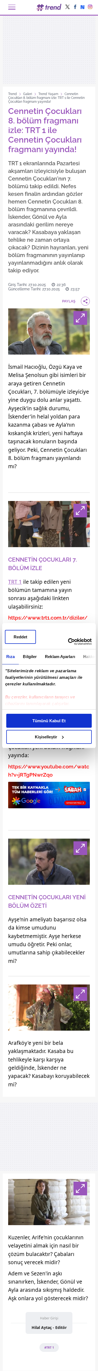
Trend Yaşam (48, 94)
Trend (12, 94)
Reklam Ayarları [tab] (60, 656)
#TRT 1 (49, 1347)
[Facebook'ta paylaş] (75, 7)
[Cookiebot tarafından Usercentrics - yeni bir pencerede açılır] (69, 641)
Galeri (27, 94)
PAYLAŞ (68, 301)
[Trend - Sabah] (49, 7)
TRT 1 (15, 581)
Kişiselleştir (46, 737)
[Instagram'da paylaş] (90, 7)
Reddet (20, 637)
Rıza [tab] (10, 656)
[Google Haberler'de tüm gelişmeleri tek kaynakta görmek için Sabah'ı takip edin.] (49, 798)
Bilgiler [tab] (30, 656)
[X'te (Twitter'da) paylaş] (67, 7)
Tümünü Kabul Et (49, 720)
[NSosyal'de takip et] (82, 7)
